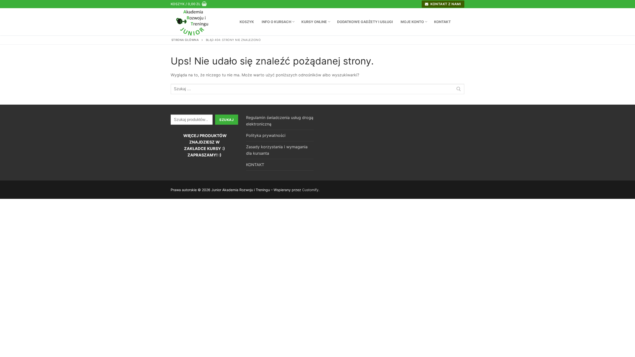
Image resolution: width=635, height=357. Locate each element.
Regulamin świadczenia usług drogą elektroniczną (279, 120)
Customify (310, 190)
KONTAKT (255, 164)
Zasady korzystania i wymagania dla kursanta (277, 150)
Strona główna (185, 40)
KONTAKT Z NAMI (445, 4)
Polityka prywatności (266, 135)
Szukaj (226, 120)
